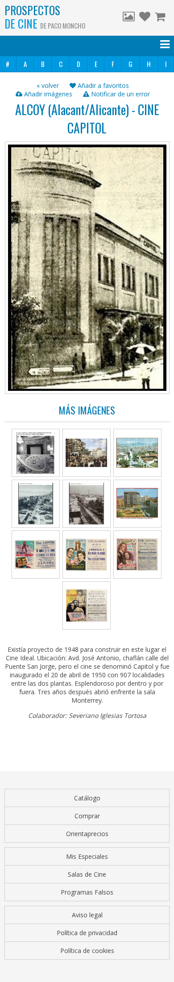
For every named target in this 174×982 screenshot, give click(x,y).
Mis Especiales (87, 856)
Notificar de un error (119, 94)
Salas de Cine (87, 874)
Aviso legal (87, 915)
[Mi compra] (161, 18)
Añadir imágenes (47, 94)
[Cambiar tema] (128, 18)
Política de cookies (87, 950)
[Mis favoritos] (145, 18)
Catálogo (87, 798)
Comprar (87, 816)
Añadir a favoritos (102, 85)
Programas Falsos (87, 892)
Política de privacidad (87, 932)
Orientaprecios (87, 833)
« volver (48, 85)
